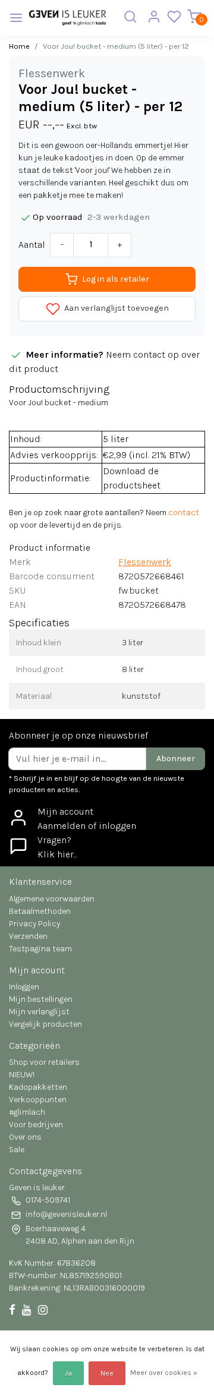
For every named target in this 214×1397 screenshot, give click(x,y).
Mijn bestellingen (41, 999)
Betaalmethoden (40, 911)
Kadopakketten (38, 1087)
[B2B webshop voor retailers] (67, 18)
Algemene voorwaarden (52, 899)
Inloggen (24, 987)
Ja (68, 1373)
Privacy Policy (34, 924)
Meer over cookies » (163, 1372)
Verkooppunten (38, 1100)
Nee (107, 1373)
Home (19, 46)
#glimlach (27, 1112)
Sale (16, 1149)
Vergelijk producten (45, 1024)
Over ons (25, 1137)
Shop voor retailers (44, 1062)
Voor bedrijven (36, 1125)
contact (183, 512)
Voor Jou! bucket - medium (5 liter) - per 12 (116, 46)
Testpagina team (40, 949)
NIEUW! (21, 1075)
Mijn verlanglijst (39, 1012)
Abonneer (175, 758)
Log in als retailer (115, 279)
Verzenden (28, 936)
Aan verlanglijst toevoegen (115, 308)
